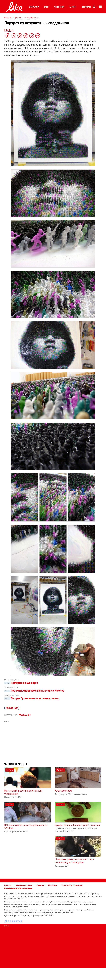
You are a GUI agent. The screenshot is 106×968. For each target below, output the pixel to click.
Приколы (18, 17)
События (59, 6)
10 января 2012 (30, 18)
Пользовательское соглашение (18, 888)
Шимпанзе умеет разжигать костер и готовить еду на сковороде (74, 861)
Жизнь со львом (63, 790)
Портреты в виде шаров (21, 683)
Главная (7, 17)
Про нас (8, 885)
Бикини (86, 6)
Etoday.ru (25, 715)
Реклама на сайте (24, 885)
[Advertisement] (53, 741)
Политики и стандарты (72, 885)
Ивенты (40, 885)
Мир (46, 6)
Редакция (52, 885)
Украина (34, 6)
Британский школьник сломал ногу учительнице (23, 792)
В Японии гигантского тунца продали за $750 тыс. (25, 826)
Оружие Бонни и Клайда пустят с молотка (77, 825)
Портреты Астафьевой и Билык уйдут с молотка (34, 690)
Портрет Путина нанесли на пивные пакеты (32, 698)
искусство (12, 707)
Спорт (73, 6)
